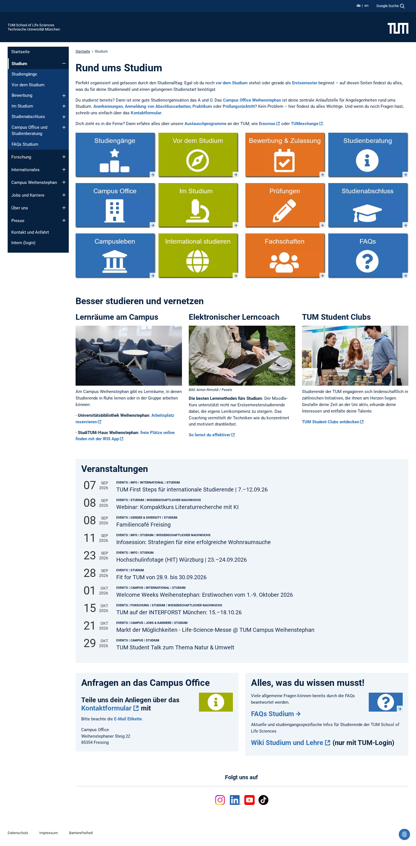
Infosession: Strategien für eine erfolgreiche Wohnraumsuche (193, 542)
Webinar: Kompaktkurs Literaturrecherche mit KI (177, 507)
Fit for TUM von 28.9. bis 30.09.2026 (161, 577)
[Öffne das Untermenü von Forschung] (64, 156)
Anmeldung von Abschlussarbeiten (157, 106)
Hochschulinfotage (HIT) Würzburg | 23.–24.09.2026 (181, 560)
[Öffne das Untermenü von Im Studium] (64, 106)
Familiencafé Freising (143, 525)
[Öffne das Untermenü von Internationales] (64, 169)
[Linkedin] (235, 800)
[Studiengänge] (116, 155)
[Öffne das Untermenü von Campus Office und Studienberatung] (64, 127)
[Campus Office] (116, 205)
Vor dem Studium (28, 84)
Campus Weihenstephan (34, 182)
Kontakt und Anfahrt (30, 232)
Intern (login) (23, 242)
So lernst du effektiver (209, 434)
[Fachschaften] (285, 255)
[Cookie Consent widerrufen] (404, 834)
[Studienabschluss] (368, 205)
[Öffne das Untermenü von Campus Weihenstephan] (64, 182)
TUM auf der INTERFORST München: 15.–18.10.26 (179, 612)
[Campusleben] (116, 255)
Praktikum (202, 106)
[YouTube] (249, 800)
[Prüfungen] (285, 205)
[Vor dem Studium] (198, 155)
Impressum (48, 833)
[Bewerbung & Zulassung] (285, 155)
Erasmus (267, 123)
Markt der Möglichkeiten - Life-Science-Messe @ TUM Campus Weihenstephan (215, 630)
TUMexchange (304, 123)
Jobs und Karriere (27, 195)
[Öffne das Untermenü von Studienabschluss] (64, 116)
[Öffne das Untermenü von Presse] (64, 220)
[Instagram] (221, 800)
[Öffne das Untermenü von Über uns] (64, 207)
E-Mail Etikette (128, 719)
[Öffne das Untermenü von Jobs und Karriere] (64, 195)
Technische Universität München (34, 29)
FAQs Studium (25, 144)
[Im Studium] (198, 205)
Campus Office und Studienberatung (29, 130)
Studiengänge (24, 74)
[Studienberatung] (368, 155)
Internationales (25, 169)
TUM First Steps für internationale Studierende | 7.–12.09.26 (192, 490)
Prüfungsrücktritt (239, 106)
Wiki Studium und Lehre (287, 743)
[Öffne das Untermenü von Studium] (64, 63)
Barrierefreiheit (81, 833)
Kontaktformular (146, 112)
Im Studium (22, 106)
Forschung (21, 157)
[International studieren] (198, 255)
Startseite (20, 51)
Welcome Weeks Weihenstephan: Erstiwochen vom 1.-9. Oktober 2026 (204, 595)
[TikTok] (263, 800)
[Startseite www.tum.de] (398, 28)
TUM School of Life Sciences (31, 25)
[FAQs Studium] (368, 255)
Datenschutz (18, 833)
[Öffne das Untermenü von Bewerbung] (64, 95)
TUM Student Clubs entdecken (330, 421)
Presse (17, 220)
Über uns (19, 208)
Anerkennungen (108, 106)
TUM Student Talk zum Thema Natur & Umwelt (175, 647)
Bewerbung (22, 95)
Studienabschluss (28, 116)
